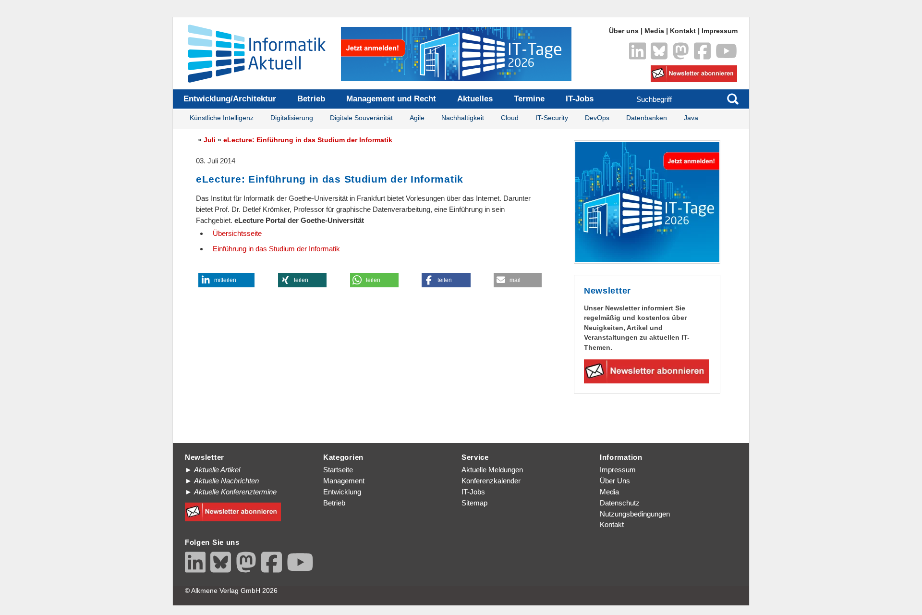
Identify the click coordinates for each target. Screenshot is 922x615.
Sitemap (474, 503)
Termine (529, 98)
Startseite (338, 470)
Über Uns (615, 481)
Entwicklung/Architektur (229, 98)
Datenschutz (620, 503)
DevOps (597, 118)
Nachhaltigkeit (462, 118)
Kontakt (683, 31)
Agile (417, 118)
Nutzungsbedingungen (635, 514)
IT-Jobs (580, 98)
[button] (226, 280)
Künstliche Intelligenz (222, 118)
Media (654, 31)
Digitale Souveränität (361, 118)
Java (691, 118)
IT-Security (551, 118)
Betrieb (311, 98)
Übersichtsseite (237, 233)
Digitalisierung (291, 118)
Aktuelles (475, 98)
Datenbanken (646, 118)
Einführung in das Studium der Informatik (276, 249)
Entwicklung (342, 492)
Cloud (510, 118)
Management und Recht (391, 98)
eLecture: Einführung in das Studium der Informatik (307, 140)
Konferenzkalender (491, 481)
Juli (210, 140)
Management (343, 481)
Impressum (720, 31)
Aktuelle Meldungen (492, 470)
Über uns (624, 31)
